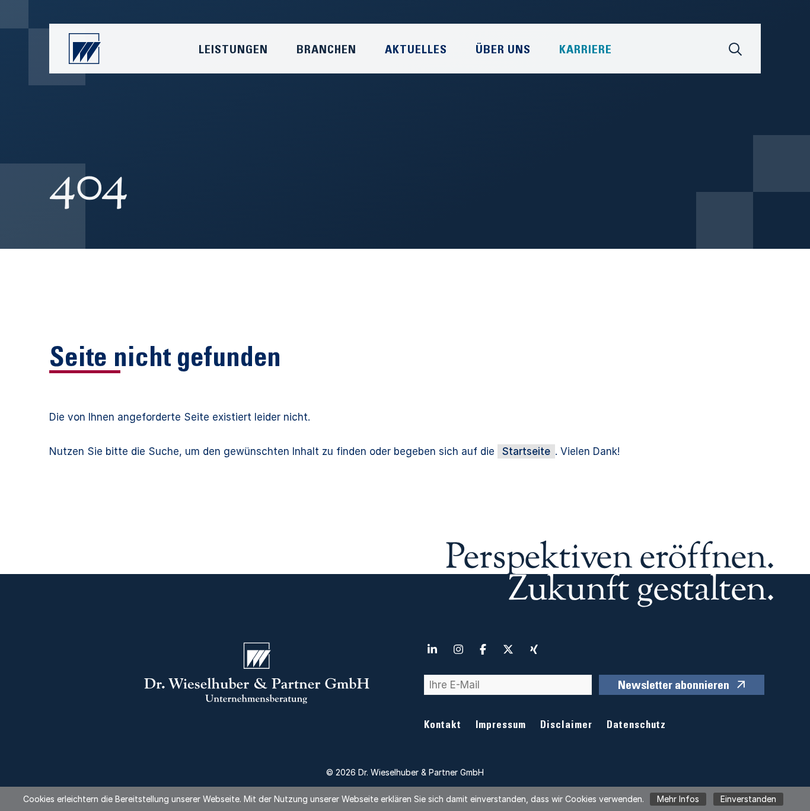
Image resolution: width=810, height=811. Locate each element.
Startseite (526, 451)
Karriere (585, 51)
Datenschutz (636, 726)
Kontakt (442, 726)
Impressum (501, 726)
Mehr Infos (678, 799)
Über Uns (503, 51)
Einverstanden (748, 799)
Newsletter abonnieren (673, 687)
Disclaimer (566, 726)
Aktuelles (416, 51)
